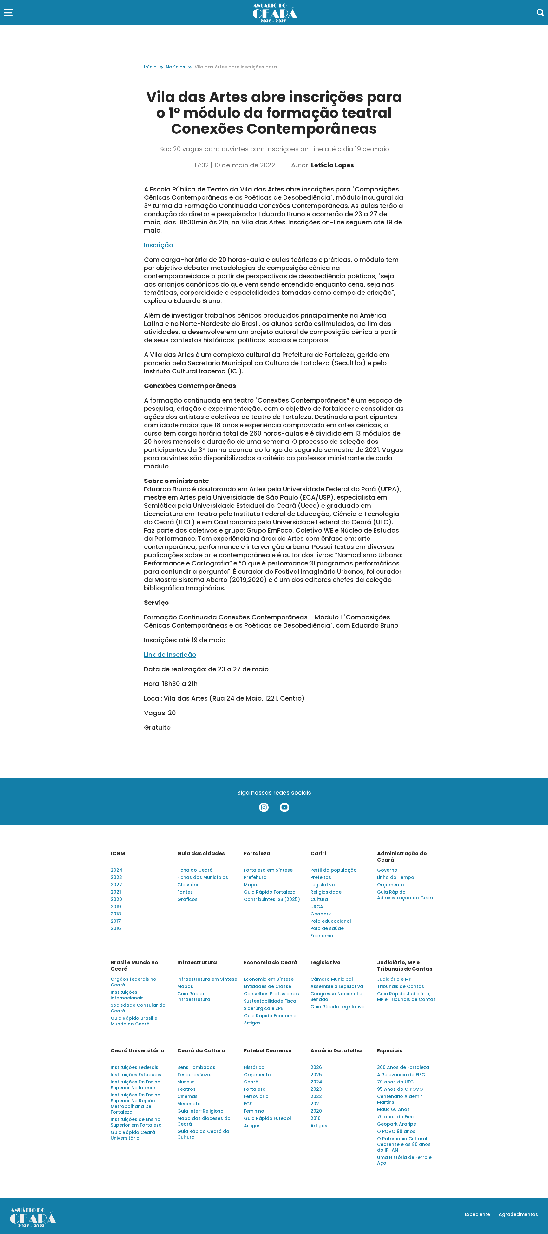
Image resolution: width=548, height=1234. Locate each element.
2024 (116, 870)
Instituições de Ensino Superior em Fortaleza (136, 1122)
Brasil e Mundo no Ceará (134, 965)
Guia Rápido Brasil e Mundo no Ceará (134, 1021)
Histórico (254, 1067)
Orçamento (390, 885)
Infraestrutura (197, 962)
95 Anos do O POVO (400, 1089)
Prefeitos (320, 877)
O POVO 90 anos (396, 1131)
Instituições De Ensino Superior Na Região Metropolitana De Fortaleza (135, 1103)
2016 (116, 928)
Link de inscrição (170, 654)
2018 (116, 914)
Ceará (251, 1082)
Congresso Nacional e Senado (336, 996)
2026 (316, 1067)
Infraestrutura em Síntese (207, 979)
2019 (116, 906)
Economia (321, 936)
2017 (116, 921)
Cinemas (187, 1096)
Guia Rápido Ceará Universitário (133, 1135)
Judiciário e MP (394, 979)
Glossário (188, 885)
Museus (186, 1082)
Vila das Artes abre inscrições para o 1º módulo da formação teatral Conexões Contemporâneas (238, 67)
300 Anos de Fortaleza (403, 1067)
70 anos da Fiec (395, 1117)
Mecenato (189, 1104)
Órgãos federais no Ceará (133, 982)
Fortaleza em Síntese (268, 870)
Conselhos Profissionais (271, 994)
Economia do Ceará (270, 962)
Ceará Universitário (137, 1051)
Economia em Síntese (269, 979)
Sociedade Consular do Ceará (138, 1008)
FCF (248, 1104)
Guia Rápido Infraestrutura (193, 996)
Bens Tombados (196, 1067)
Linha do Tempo (395, 877)
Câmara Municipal (331, 979)
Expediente (477, 1214)
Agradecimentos (518, 1214)
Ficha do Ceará (195, 870)
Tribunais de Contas (400, 986)
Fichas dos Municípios (202, 877)
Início (150, 67)
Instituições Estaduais (136, 1074)
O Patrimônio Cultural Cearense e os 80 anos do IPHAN (404, 1144)
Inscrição (158, 245)
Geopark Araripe (396, 1124)
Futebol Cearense (267, 1051)
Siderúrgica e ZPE (263, 1008)
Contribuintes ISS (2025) (272, 899)
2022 (116, 885)
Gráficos (187, 899)
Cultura (319, 899)
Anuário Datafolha (336, 1051)
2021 (116, 892)
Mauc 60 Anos (393, 1109)
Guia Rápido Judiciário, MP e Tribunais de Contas (406, 996)
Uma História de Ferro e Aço (404, 1160)
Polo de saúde (327, 928)
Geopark (320, 914)
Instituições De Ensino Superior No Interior (135, 1084)
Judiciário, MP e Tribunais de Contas (404, 965)
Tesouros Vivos (195, 1074)
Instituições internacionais (127, 995)
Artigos (252, 1023)
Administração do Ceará (402, 856)
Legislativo (322, 885)
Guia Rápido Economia (270, 1015)
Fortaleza (257, 853)
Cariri (318, 853)
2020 (116, 899)
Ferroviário (256, 1096)
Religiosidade (326, 892)
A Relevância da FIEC (401, 1074)
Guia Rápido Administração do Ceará (406, 895)
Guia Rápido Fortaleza (270, 892)
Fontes (185, 892)
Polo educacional (330, 921)
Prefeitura (255, 877)
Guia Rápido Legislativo (337, 1007)
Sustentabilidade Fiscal (270, 1001)
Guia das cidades (201, 853)
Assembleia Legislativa (336, 986)
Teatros (186, 1089)
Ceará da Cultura (201, 1051)
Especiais (389, 1051)
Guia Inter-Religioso (200, 1111)
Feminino (254, 1111)
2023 (116, 877)
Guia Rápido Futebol (267, 1118)
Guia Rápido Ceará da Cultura (203, 1134)
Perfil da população (333, 870)
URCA (316, 906)
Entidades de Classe (267, 986)
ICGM (118, 853)
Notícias (175, 67)
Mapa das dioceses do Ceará (204, 1121)
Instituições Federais (134, 1067)
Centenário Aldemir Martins (399, 1099)
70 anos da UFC (395, 1082)
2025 (316, 1074)
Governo (387, 870)
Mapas (252, 885)
